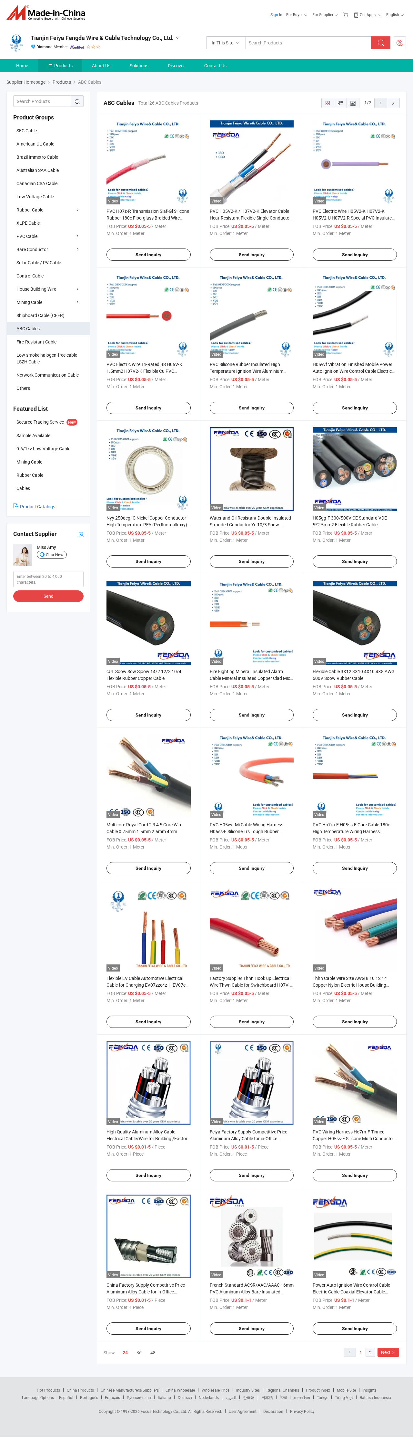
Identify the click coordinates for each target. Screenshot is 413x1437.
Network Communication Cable (47, 375)
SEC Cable (26, 130)
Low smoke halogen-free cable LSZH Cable (46, 358)
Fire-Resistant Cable (36, 342)
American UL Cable (35, 144)
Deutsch (185, 1397)
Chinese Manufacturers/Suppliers (130, 1390)
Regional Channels (283, 1390)
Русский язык (139, 1397)
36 (139, 1352)
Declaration (273, 1411)
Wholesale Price (215, 1390)
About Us (101, 65)
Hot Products (48, 1390)
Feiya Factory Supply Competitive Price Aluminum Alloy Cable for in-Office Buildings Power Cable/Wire (248, 1138)
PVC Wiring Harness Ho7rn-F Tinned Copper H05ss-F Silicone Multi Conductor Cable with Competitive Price (353, 1138)
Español (66, 1397)
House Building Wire (36, 289)
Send (49, 596)
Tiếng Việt (344, 1397)
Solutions (139, 65)
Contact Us (215, 65)
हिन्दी (283, 1397)
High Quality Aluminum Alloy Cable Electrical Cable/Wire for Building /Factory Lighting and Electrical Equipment (148, 1138)
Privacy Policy (302, 1411)
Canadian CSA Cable (36, 183)
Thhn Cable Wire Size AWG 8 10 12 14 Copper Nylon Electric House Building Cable (350, 985)
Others (23, 388)
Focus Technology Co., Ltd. (164, 1411)
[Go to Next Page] (393, 103)
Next (385, 1352)
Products (63, 65)
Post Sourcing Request (400, 42)
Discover (176, 65)
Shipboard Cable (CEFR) (40, 315)
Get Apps (368, 14)
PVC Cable (26, 236)
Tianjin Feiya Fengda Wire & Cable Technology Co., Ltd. (102, 37)
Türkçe (322, 1397)
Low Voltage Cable (35, 196)
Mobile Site (346, 1390)
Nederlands (209, 1397)
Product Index (318, 1390)
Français (112, 1397)
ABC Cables (28, 328)
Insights (370, 1390)
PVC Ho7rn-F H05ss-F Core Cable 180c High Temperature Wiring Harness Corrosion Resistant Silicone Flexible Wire (353, 831)
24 (125, 1352)
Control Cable (30, 276)
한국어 (249, 1397)
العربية (231, 1397)
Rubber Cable (29, 210)
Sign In (276, 14)
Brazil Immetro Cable (37, 157)
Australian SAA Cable (37, 170)
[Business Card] (81, 534)
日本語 (267, 1397)
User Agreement (243, 1411)
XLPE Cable (28, 223)
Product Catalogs (37, 506)
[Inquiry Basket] (346, 14)
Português (89, 1397)
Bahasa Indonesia (375, 1397)
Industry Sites (248, 1390)
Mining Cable (29, 302)
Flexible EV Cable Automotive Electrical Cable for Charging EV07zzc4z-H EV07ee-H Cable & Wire (147, 985)
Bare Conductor (32, 249)
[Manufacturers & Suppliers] (47, 12)
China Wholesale (180, 1390)
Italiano (164, 1397)
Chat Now (54, 554)
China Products (80, 1390)
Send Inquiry (148, 254)
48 (153, 1352)
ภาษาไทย (302, 1397)
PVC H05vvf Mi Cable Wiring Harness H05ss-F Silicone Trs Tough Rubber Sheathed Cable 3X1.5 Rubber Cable (246, 831)
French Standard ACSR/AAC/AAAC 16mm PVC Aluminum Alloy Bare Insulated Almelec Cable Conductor (252, 1291)
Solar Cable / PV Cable (38, 262)
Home (22, 65)
